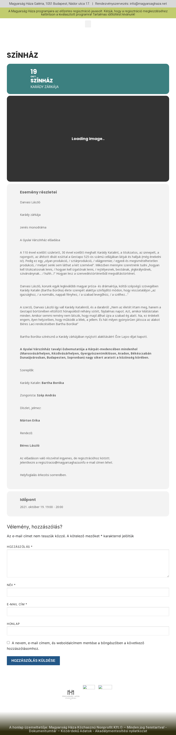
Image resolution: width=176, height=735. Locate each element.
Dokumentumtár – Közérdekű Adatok (60, 731)
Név (11, 585)
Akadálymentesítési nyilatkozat (121, 731)
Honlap (13, 623)
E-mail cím (17, 604)
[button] (88, 23)
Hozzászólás (20, 546)
